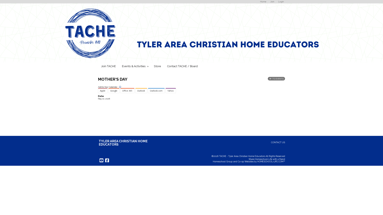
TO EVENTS (278, 78)
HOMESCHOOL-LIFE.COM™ (271, 161)
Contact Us (278, 142)
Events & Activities (135, 66)
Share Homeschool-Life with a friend (267, 159)
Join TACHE (108, 66)
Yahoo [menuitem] (170, 90)
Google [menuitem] (113, 90)
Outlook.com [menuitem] (156, 90)
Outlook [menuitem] (141, 90)
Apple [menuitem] (102, 90)
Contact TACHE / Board (182, 66)
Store (157, 66)
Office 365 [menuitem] (127, 90)
